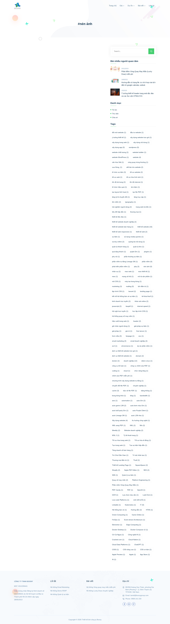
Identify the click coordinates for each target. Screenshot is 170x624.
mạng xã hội (128, 276)
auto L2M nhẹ (137, 415)
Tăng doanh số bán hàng (122, 450)
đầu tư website (137, 132)
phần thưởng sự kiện (133, 256)
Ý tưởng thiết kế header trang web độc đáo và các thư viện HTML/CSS (137, 94)
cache (115, 391)
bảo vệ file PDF (130, 391)
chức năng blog (141, 371)
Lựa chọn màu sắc (130, 495)
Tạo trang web (118, 445)
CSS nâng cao (129, 549)
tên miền (116, 202)
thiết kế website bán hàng (122, 227)
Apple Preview (118, 554)
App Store (145, 554)
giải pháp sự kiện (141, 326)
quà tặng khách (119, 252)
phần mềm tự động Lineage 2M (125, 261)
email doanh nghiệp (138, 341)
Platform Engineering (141, 480)
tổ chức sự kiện (119, 172)
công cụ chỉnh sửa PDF (140, 366)
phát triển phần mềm (121, 266)
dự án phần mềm (144, 346)
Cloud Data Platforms (121, 544)
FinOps (116, 520)
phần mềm (147, 261)
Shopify (116, 470)
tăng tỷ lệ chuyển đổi (121, 197)
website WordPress (120, 157)
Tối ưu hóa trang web (121, 440)
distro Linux (146, 361)
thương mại (135, 212)
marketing (117, 286)
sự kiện (116, 237)
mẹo (115, 276)
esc (141, 336)
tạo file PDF (138, 192)
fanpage (130, 336)
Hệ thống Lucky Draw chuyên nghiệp (99, 591)
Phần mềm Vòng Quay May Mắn (125, 485)
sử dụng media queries (134, 237)
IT (142, 505)
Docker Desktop (119, 530)
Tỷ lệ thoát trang (131, 435)
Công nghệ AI (134, 535)
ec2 (114, 346)
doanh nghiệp (130, 361)
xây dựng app (118, 147)
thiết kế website (145, 227)
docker (116, 361)
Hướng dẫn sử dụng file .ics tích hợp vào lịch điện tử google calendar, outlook (138, 83)
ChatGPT (139, 544)
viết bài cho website (134, 167)
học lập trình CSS (140, 311)
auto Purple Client (140, 410)
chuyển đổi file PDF (120, 386)
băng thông (146, 391)
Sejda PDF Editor (131, 470)
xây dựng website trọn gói (141, 137)
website (137, 157)
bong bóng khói (119, 396)
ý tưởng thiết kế (119, 137)
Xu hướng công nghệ (141, 420)
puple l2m (135, 252)
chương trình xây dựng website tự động (128, 381)
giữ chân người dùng (121, 326)
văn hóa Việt (118, 162)
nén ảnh (148, 266)
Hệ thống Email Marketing (59, 587)
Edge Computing (133, 525)
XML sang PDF (119, 425)
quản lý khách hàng (120, 247)
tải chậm (135, 187)
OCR (115, 495)
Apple (132, 554)
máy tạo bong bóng (133, 281)
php (136, 266)
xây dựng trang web (120, 142)
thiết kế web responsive (122, 232)
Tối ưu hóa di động (142, 440)
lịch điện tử (143, 286)
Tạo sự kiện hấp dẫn (138, 445)
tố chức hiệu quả (119, 187)
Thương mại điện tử (120, 460)
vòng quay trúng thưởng (138, 162)
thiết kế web (141, 232)
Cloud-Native (134, 540)
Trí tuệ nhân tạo (140, 455)
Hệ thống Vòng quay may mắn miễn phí (101, 587)
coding (115, 371)
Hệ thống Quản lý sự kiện (59, 594)
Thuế (136, 460)
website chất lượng (120, 152)
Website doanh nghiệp (133, 430)
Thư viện (115, 114)
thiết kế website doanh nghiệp (124, 222)
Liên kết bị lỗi (139, 500)
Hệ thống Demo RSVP (58, 591)
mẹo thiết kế (144, 271)
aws (114, 400)
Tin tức (114, 110)
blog (133, 396)
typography (130, 202)
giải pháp (116, 331)
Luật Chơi (147, 495)
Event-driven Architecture (134, 520)
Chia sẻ (115, 117)
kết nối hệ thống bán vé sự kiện (125, 296)
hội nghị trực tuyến (120, 311)
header (137, 321)
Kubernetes (130, 505)
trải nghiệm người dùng (122, 207)
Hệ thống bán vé (119, 510)
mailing (130, 286)
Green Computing (120, 515)
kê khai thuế (147, 296)
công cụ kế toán (119, 366)
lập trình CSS (118, 291)
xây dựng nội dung (141, 142)
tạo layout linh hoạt (120, 192)
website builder (139, 152)
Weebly (116, 430)
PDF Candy (117, 490)
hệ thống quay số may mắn (123, 316)
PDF (130, 490)
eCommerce (127, 346)
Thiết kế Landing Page (121, 465)
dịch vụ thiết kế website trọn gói (125, 351)
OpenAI (141, 490)
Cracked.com (118, 540)
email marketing (119, 341)
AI (114, 559)
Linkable (116, 505)
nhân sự (116, 271)
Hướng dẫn (136, 510)
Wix (142, 425)
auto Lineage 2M (119, 415)
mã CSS (116, 281)
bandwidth (145, 396)
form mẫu (117, 336)
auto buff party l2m (120, 410)
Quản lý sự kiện (129, 475)
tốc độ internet (136, 182)
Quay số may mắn (120, 480)
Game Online (138, 515)
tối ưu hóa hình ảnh (134, 177)
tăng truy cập (140, 197)
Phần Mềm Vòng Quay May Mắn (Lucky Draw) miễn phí (136, 72)
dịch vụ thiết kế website (122, 356)
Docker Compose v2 (139, 530)
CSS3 (115, 549)
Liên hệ (151, 6)
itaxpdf (129, 306)
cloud (127, 371)
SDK (115, 475)
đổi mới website (119, 132)
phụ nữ (116, 256)
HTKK (149, 510)
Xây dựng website (120, 420)
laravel (132, 291)
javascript (117, 306)
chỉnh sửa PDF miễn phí (122, 376)
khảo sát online (141, 301)
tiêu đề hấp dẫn (119, 212)
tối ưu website (136, 172)
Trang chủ (112, 6)
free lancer (141, 331)
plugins (148, 252)
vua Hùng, (117, 167)
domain (140, 356)
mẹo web (129, 271)
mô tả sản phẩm (145, 276)
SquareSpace (141, 465)
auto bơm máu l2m (138, 405)
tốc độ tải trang (119, 182)
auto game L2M (119, 405)
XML (133, 425)
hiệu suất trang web (120, 321)
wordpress (134, 147)
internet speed (143, 306)
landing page (146, 291)
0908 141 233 (136, 599)
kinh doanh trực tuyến (121, 301)
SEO (146, 470)
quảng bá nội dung (136, 242)
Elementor (117, 525)
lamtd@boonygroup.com (139, 595)
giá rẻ (128, 331)
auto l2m (141, 400)
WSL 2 (115, 435)
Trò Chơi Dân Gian (120, 455)
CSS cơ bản (145, 549)
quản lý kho (138, 247)
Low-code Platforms (120, 500)
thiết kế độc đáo (119, 217)
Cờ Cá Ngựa (118, 535)
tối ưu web (117, 177)
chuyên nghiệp (139, 386)
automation (127, 400)
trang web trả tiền (143, 207)
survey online (118, 242)
